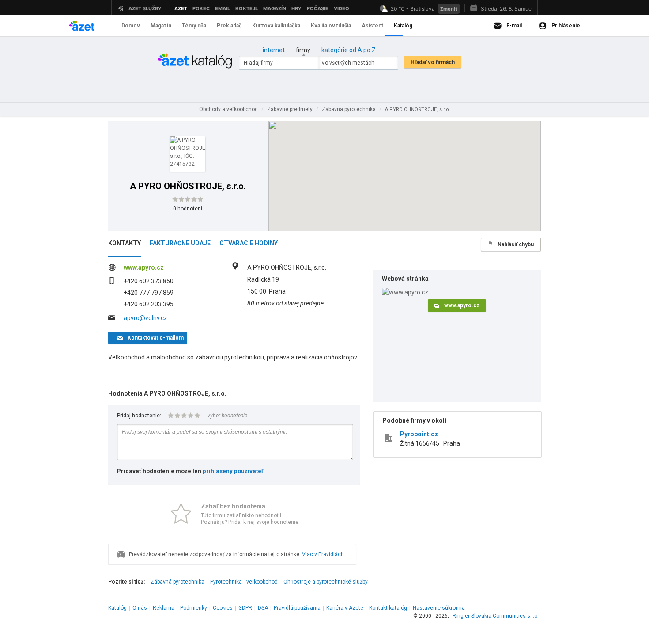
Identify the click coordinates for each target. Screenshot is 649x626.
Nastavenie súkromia (439, 608)
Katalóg (117, 608)
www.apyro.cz (144, 267)
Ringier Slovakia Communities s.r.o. (496, 616)
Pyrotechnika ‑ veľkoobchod (244, 582)
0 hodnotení (187, 209)
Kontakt (388, 608)
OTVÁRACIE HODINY (248, 243)
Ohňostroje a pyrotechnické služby (325, 582)
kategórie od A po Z (348, 49)
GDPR (245, 608)
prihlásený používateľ (233, 471)
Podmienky (193, 608)
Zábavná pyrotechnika (177, 582)
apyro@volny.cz (145, 317)
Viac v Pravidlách (323, 554)
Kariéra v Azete (344, 608)
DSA (263, 608)
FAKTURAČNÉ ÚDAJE (180, 243)
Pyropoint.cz (419, 434)
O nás (139, 608)
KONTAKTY (124, 243)
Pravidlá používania (297, 608)
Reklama (163, 608)
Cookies (223, 608)
